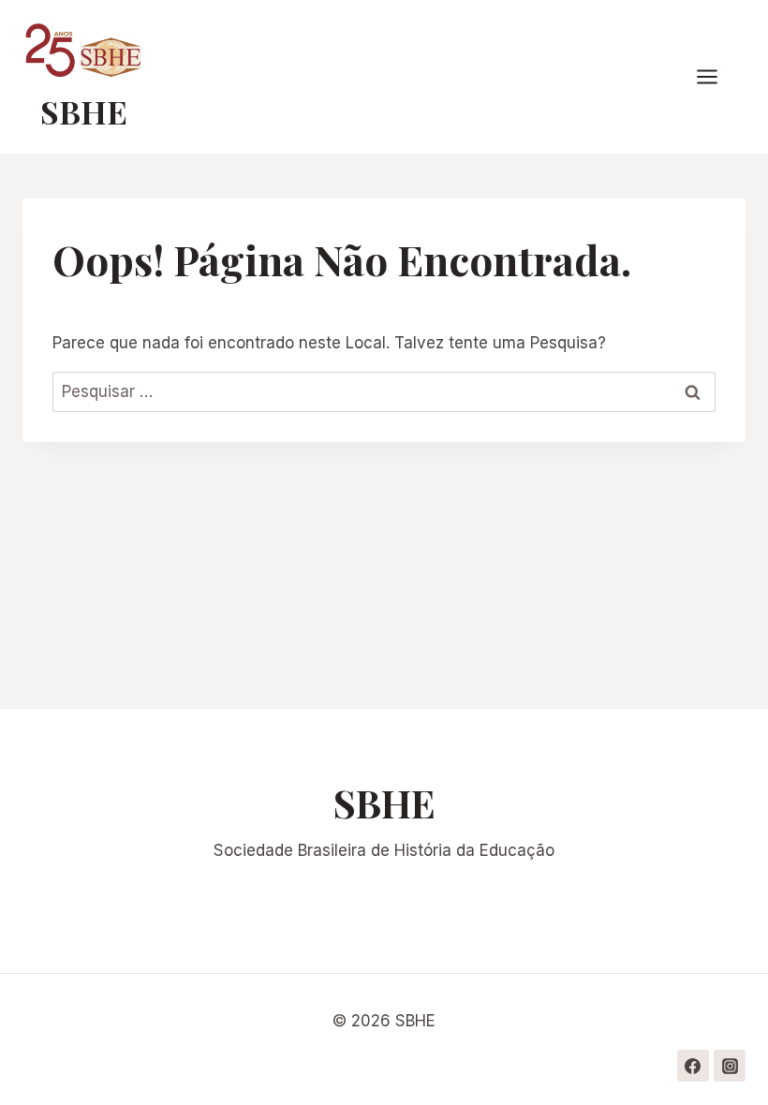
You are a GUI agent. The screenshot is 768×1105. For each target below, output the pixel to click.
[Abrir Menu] (716, 77)
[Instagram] (730, 1066)
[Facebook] (693, 1066)
